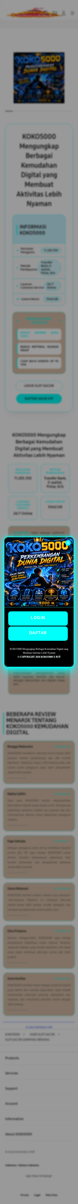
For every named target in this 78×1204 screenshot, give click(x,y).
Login (38, 617)
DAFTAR (38, 632)
